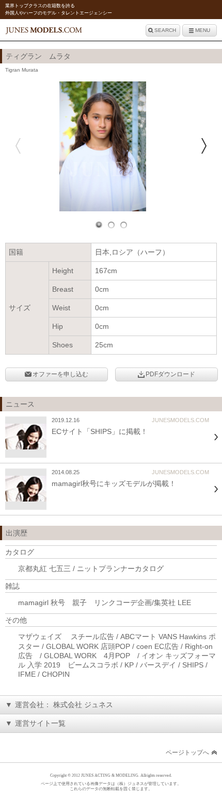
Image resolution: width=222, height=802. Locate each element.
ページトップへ (187, 752)
